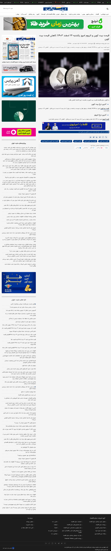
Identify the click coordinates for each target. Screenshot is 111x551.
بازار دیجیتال (64, 14)
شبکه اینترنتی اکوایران (100, 528)
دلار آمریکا (17, 2)
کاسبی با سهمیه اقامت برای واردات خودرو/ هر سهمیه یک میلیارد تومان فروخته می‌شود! (20, 409)
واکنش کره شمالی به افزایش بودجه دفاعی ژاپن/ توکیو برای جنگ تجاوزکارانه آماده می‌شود (20, 383)
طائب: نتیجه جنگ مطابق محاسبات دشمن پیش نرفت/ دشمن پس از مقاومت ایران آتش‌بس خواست (19, 435)
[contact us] (49, 543)
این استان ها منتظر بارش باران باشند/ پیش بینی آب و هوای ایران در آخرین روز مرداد (19, 201)
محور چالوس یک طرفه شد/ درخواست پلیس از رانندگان (22, 318)
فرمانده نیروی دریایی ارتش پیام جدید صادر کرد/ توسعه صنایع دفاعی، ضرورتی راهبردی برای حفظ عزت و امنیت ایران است (19, 373)
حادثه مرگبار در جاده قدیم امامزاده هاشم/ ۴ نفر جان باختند (21, 220)
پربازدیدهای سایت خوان (19, 143)
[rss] (55, 543)
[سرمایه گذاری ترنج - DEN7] (55, 23)
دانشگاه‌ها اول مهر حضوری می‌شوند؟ (27, 455)
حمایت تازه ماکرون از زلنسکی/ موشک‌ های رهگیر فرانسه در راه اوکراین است (20, 314)
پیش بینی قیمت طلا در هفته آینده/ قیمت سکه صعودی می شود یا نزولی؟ (19, 173)
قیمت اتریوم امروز (66, 141)
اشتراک (55, 528)
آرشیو (37, 14)
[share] (52, 543)
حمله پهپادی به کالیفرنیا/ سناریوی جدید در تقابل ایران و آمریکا (20, 177)
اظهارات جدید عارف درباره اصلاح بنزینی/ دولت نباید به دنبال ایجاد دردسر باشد (20, 495)
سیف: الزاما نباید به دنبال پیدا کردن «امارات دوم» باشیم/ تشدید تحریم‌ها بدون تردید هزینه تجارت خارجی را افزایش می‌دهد (20, 255)
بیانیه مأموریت (29, 525)
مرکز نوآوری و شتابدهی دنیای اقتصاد (72, 528)
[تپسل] (43, 123)
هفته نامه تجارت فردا (100, 531)
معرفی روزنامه (29, 522)
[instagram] (65, 543)
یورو (94, 2)
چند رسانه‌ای (31, 14)
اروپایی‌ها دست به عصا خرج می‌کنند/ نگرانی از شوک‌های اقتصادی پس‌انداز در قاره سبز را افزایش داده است (20, 443)
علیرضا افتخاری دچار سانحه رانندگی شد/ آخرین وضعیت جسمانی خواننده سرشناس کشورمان (20, 361)
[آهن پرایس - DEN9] (19, 86)
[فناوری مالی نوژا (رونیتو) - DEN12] (19, 282)
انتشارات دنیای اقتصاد (76, 522)
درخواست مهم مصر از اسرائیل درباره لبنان (26, 322)
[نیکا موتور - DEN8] (19, 68)
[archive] (46, 543)
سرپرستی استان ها (52, 531)
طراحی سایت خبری (8, 548)
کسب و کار (24, 14)
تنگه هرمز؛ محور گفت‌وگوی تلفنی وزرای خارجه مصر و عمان (21, 369)
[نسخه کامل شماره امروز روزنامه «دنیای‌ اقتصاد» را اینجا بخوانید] (19, 47)
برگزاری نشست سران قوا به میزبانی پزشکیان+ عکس (23, 304)
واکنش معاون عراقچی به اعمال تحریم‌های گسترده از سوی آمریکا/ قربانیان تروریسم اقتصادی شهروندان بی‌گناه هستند (20, 476)
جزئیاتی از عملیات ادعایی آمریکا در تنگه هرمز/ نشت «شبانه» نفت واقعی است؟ (20, 265)
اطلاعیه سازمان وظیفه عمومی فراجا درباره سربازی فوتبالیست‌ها (21, 426)
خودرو (58, 14)
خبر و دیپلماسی (105, 14)
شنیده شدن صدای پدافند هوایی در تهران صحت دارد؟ (22, 251)
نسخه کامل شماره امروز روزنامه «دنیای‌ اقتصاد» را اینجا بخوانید (19, 62)
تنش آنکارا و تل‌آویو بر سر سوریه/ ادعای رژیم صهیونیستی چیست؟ (20, 504)
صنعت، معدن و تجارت (74, 14)
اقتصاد (97, 14)
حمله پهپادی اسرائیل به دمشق (28, 392)
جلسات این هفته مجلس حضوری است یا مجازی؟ (24, 472)
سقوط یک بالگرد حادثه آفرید (29, 366)
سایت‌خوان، (102, 132)
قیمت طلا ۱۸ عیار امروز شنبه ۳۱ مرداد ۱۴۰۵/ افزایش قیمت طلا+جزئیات (21, 343)
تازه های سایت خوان (19, 300)
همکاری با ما (54, 534)
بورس (83, 14)
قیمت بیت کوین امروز (90, 141)
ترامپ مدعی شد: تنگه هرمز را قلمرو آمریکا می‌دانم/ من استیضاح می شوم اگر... (19, 209)
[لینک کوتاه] (106, 137)
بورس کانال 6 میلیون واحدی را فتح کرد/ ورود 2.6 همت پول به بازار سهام (19, 430)
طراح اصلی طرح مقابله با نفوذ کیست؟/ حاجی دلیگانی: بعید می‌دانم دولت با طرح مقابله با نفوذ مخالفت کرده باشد (19, 260)
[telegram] (93, 137)
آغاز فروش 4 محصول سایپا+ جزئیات (27, 459)
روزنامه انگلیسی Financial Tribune (73, 538)
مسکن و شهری (90, 14)
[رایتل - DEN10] (19, 132)
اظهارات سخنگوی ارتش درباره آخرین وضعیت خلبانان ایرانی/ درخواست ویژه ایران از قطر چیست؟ (21, 224)
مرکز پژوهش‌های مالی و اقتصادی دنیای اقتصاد (71, 531)
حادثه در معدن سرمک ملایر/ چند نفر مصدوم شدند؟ (23, 307)
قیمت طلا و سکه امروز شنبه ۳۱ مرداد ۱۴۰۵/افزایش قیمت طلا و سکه (19, 348)
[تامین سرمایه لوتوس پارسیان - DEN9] (19, 111)
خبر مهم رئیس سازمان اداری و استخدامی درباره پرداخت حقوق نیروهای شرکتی (20, 480)
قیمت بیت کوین (105, 108)
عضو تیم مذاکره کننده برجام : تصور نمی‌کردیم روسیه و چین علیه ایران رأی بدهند (19, 155)
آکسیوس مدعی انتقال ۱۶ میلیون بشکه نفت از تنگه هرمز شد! (21, 310)
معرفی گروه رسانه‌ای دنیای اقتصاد (97, 522)
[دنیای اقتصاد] (55, 8)
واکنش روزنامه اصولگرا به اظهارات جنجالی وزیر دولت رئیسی (21, 217)
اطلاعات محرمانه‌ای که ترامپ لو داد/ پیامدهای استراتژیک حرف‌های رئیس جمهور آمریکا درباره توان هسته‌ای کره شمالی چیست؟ (20, 485)
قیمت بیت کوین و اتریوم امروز (50, 141)
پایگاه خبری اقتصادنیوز (100, 534)
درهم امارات (76, 2)
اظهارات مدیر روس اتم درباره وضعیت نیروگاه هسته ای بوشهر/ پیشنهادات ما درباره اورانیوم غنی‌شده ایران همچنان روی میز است (20, 351)
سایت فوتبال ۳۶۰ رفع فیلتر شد (28, 447)
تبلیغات (55, 525)
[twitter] (99, 137)
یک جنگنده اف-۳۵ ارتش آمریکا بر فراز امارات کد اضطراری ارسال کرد (19, 197)
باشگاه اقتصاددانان (50, 14)
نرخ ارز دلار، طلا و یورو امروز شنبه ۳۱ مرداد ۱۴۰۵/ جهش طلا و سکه (19, 325)
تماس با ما (54, 522)
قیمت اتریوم (106, 119)
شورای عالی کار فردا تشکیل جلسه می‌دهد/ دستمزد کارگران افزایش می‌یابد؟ (20, 229)
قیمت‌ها (43, 14)
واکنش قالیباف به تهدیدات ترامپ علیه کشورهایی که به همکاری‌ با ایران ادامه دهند (20, 399)
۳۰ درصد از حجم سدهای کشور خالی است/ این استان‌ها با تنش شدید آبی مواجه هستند (20, 467)
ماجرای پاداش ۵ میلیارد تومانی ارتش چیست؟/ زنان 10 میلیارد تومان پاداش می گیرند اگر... (19, 508)
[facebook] (103, 137)
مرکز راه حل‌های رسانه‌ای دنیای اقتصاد (72, 535)
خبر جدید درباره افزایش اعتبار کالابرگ (27, 395)
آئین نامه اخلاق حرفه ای (27, 528)
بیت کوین (59, 2)
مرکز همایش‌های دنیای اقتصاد (74, 525)
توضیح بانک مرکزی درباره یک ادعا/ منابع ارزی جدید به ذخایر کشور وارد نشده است (19, 414)
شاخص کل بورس (39, 2)
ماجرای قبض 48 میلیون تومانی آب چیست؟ (25, 423)
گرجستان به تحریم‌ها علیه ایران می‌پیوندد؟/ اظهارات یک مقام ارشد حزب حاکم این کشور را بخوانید (20, 462)
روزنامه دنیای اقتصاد (101, 525)
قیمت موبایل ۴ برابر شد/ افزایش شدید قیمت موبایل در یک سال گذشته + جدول (20, 190)
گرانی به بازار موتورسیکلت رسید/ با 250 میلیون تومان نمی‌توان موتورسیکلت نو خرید (20, 451)
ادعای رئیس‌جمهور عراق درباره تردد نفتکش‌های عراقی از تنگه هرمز (20, 205)
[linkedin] (96, 137)
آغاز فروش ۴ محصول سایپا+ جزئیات (27, 194)
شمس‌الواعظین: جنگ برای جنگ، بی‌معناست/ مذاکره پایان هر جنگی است (19, 490)
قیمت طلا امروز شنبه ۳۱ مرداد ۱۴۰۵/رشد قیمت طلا (23, 339)
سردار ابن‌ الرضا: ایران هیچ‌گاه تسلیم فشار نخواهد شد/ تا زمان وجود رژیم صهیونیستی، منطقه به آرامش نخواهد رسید (19, 378)
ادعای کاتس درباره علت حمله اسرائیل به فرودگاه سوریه (22, 331)
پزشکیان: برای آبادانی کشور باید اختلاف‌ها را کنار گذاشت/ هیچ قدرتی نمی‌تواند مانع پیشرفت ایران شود (19, 356)
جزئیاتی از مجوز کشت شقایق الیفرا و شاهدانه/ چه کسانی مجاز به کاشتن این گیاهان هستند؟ (20, 500)
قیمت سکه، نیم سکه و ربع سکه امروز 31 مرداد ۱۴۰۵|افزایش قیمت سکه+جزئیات (19, 335)
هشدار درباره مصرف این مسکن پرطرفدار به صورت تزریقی (22, 213)
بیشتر (17, 14)
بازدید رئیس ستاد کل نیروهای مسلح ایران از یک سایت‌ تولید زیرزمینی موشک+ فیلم (19, 234)
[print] (90, 137)
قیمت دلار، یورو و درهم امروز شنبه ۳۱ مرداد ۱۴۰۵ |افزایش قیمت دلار (19, 328)
